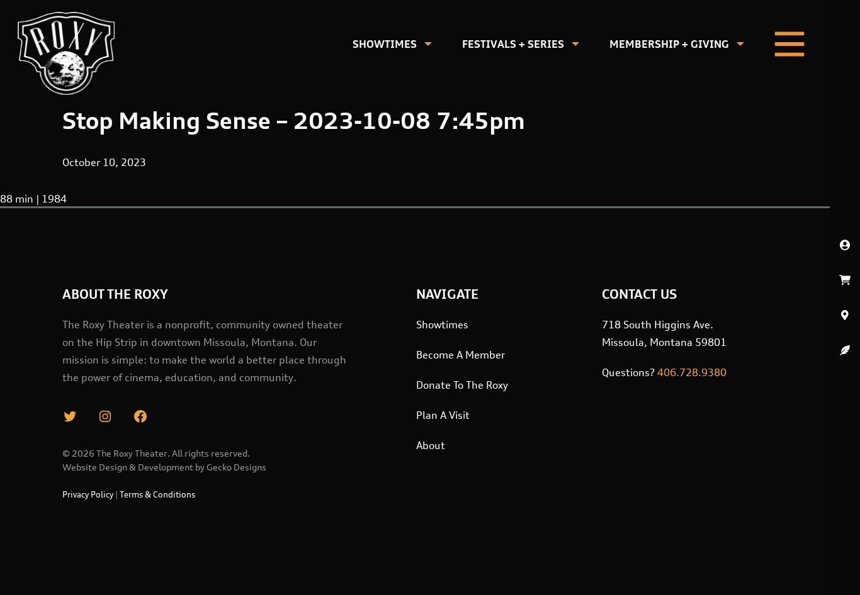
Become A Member (460, 354)
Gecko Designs (236, 467)
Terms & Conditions (157, 494)
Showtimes (385, 44)
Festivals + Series (513, 44)
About (430, 445)
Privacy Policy (87, 494)
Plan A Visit (443, 415)
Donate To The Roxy (462, 385)
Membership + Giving (669, 44)
